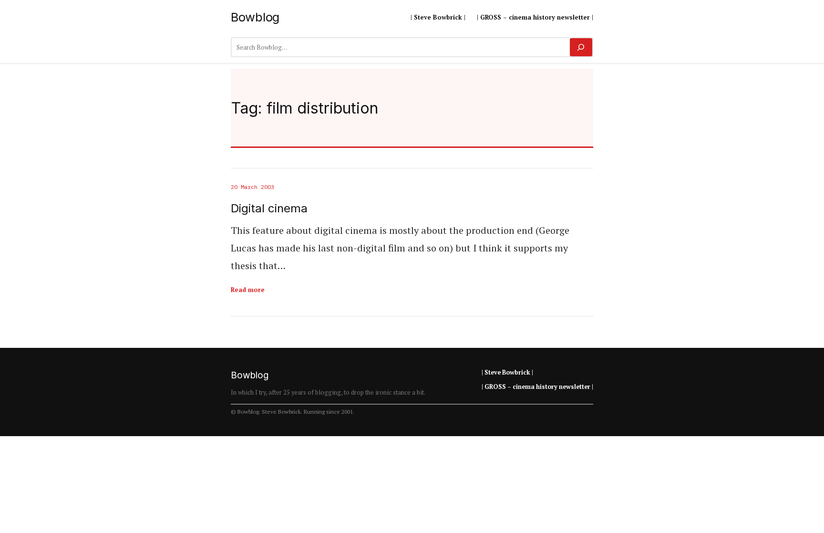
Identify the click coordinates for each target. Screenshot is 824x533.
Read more (248, 289)
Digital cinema (269, 208)
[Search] (581, 47)
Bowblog (255, 17)
